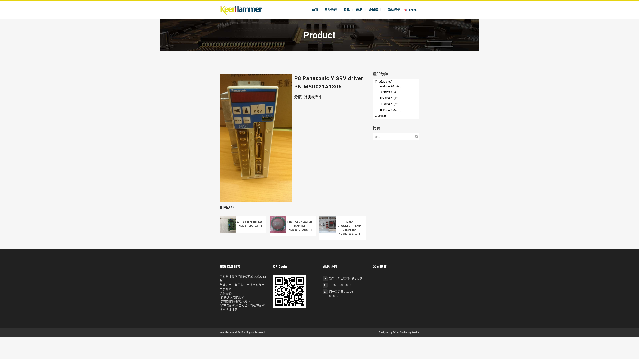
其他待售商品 (388, 110)
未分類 (379, 116)
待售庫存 (380, 81)
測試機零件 (386, 104)
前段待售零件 (388, 86)
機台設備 (385, 92)
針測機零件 (313, 97)
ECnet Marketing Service (406, 332)
